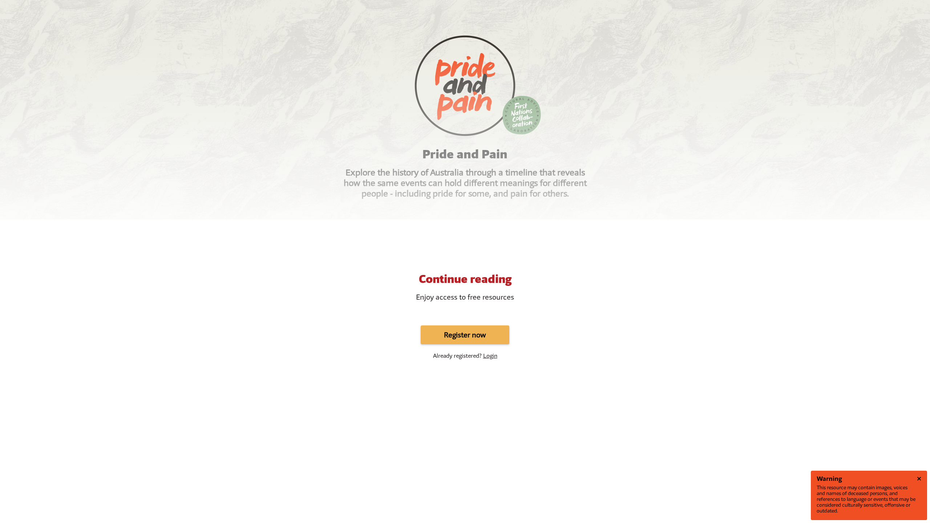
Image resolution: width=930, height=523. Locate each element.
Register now (465, 335)
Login (490, 356)
